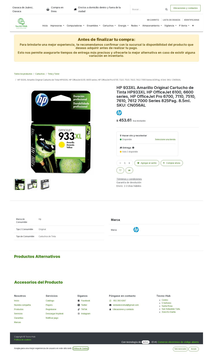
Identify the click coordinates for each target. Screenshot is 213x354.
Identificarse (191, 20)
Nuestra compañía (22, 305)
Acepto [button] (193, 349)
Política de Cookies (80, 348)
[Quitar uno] (120, 163)
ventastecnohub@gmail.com (126, 305)
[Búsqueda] (166, 9)
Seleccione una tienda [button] (165, 139)
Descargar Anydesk (54, 313)
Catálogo (50, 301)
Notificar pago (52, 318)
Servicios (18, 313)
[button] (18, 131)
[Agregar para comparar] (129, 170)
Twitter (84, 305)
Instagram (85, 313)
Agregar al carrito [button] (148, 163)
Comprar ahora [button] (173, 163)
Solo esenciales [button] (180, 349)
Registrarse (51, 309)
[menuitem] (45, 26)
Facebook (85, 301)
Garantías (18, 318)
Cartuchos (40, 74)
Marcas (17, 322)
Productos (18, 309)
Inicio (16, 301)
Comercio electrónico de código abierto (178, 342)
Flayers (49, 305)
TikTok (84, 309)
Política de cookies (22, 340)
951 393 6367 (119, 301)
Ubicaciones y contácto (123, 309)
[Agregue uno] (130, 163)
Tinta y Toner (53, 74)
